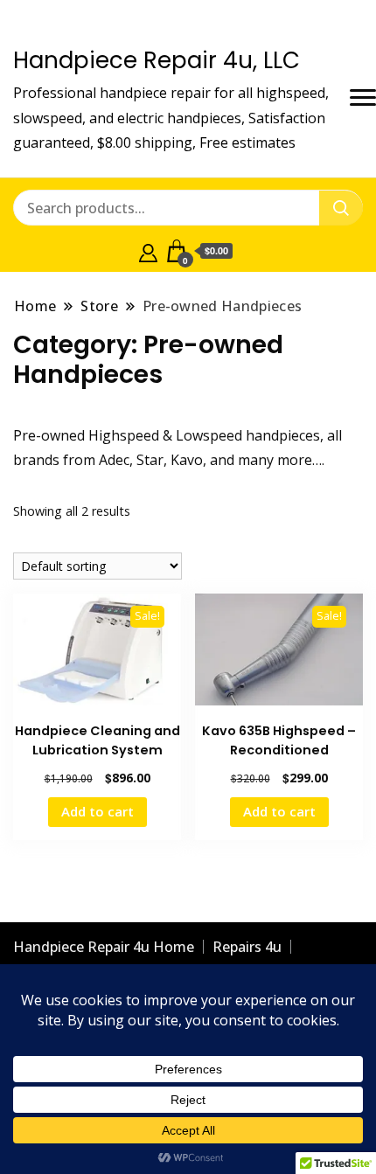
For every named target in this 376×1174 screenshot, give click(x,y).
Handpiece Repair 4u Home (103, 946)
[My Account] (148, 250)
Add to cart (97, 811)
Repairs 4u (247, 946)
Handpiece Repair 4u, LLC (156, 60)
